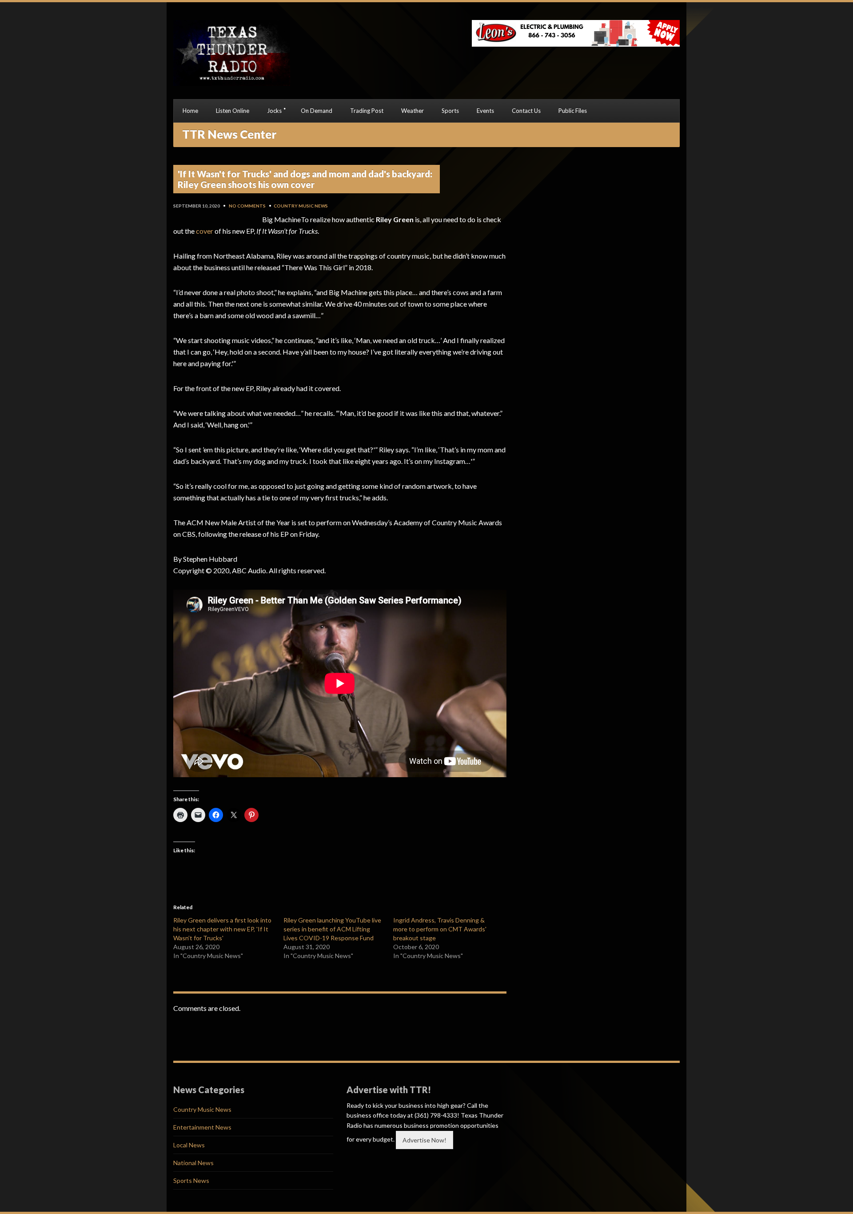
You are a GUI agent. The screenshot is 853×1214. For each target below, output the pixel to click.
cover (204, 231)
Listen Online (232, 110)
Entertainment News (202, 1127)
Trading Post (366, 110)
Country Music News (301, 205)
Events (485, 110)
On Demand (316, 110)
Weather (412, 110)
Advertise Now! (424, 1140)
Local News (189, 1145)
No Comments (247, 205)
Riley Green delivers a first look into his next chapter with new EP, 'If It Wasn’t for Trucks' (222, 929)
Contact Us (526, 110)
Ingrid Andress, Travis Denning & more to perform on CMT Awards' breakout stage (439, 929)
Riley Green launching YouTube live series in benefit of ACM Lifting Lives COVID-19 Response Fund (332, 929)
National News (193, 1162)
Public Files (572, 110)
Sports (450, 110)
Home (190, 110)
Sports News (191, 1180)
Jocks (274, 110)
